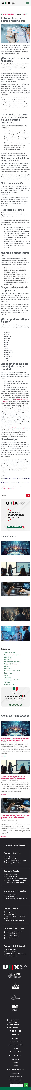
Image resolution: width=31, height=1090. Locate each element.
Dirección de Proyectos (12, 655)
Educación (8, 659)
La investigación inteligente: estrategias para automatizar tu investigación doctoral (15, 817)
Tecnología (8, 677)
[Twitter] (18, 705)
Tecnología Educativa (12, 680)
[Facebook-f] (10, 705)
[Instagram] (15, 705)
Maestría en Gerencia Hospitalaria (18, 428)
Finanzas (7, 666)
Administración (9, 652)
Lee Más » (3, 756)
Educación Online (10, 664)
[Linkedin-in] (13, 705)
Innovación (8, 668)
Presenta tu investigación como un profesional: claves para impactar (13, 778)
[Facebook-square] (13, 1031)
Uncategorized (9, 684)
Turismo (7, 682)
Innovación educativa (12, 671)
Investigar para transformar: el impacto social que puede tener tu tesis (15, 739)
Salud (25, 14)
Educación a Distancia (12, 662)
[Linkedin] (15, 1031)
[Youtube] (21, 705)
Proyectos (8, 673)
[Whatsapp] (11, 1031)
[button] (27, 3)
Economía (8, 657)
